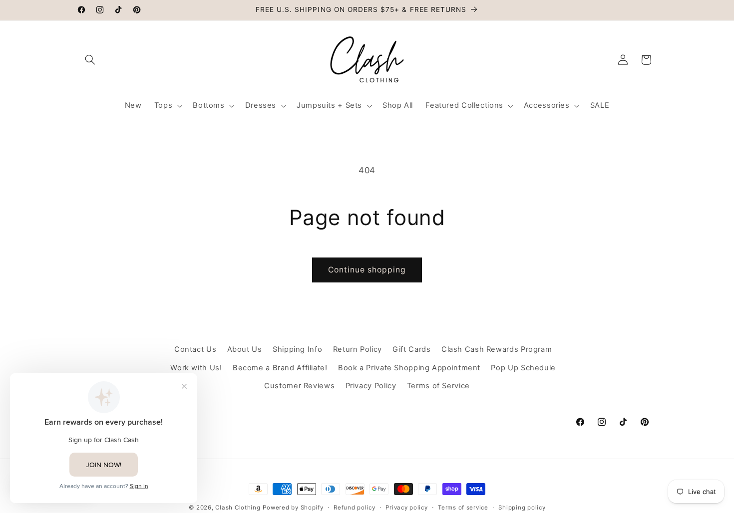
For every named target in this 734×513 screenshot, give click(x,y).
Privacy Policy (371, 385)
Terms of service (463, 507)
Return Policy (357, 349)
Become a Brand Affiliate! (280, 367)
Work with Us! (196, 367)
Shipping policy (521, 507)
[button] (90, 59)
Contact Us (195, 349)
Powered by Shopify (293, 507)
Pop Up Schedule (523, 367)
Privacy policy (406, 507)
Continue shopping (367, 269)
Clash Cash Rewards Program (496, 349)
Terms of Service (438, 385)
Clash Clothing (237, 507)
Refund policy (354, 507)
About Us (244, 349)
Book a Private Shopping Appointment (409, 367)
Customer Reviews (299, 385)
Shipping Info (297, 349)
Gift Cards (411, 349)
